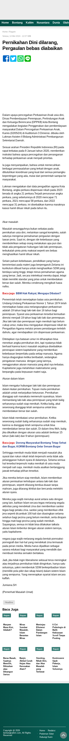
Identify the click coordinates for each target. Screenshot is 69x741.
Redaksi (51, 730)
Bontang (17, 22)
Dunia (56, 22)
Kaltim (30, 22)
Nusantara (43, 22)
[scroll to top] (63, 736)
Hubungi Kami (45, 737)
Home (5, 22)
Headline (9, 602)
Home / (5, 32)
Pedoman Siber (46, 734)
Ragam (12, 32)
